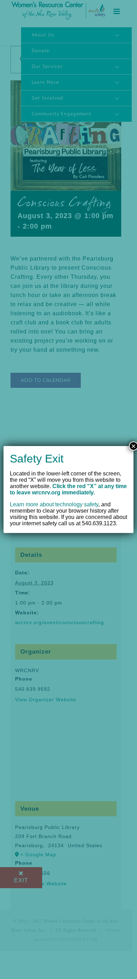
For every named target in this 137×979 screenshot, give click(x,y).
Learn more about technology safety (54, 504)
